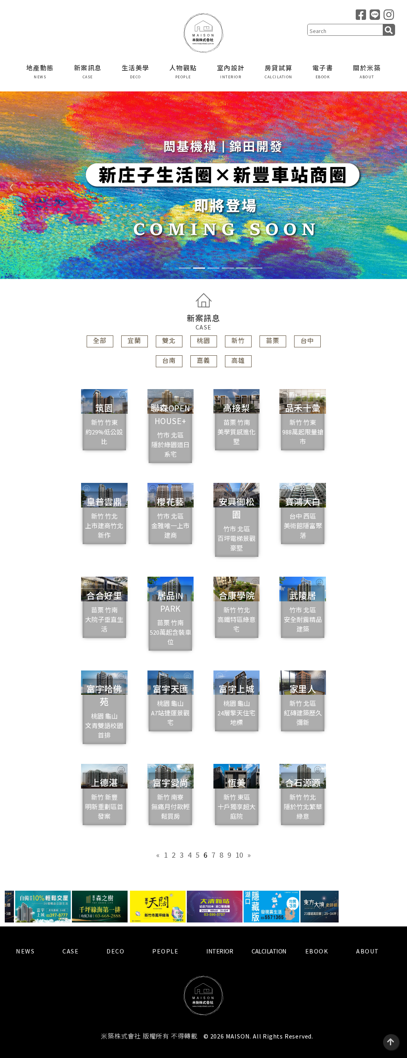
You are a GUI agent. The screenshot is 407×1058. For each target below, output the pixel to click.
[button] (12, 185)
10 (239, 855)
